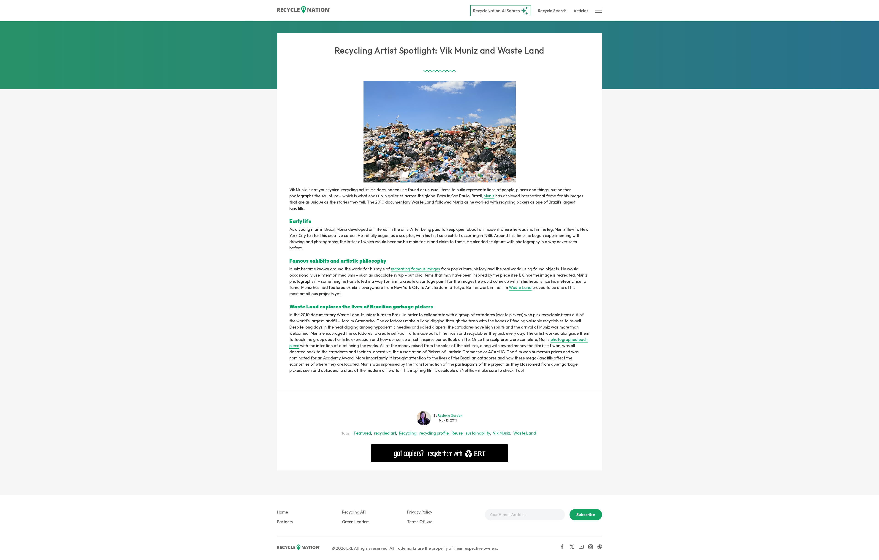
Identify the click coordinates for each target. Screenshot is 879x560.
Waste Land (520, 287)
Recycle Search (552, 10)
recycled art (385, 433)
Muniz (489, 195)
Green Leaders (355, 521)
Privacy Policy (419, 512)
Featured (362, 433)
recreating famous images (415, 269)
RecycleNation (486, 10)
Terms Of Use (419, 521)
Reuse (457, 433)
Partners (285, 521)
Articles (580, 10)
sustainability (478, 433)
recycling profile (434, 433)
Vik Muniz (501, 433)
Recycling (407, 433)
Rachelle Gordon (450, 415)
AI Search (496, 10)
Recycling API (354, 512)
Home (282, 512)
